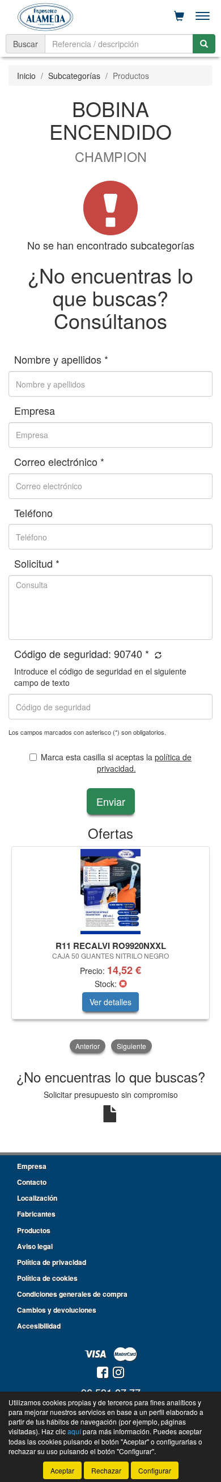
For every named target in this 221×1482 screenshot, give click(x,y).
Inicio (26, 75)
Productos (33, 1230)
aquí (74, 1431)
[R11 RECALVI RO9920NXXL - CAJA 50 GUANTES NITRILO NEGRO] (110, 891)
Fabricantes (36, 1214)
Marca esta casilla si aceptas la (116, 762)
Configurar (154, 1470)
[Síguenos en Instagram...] (118, 1373)
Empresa (31, 1166)
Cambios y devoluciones (56, 1310)
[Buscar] (204, 43)
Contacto (31, 1182)
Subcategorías (74, 75)
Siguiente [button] (131, 1046)
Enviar (110, 801)
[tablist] (110, 950)
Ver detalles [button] (110, 1002)
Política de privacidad (51, 1262)
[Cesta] (179, 16)
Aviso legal (35, 1246)
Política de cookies (47, 1278)
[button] (157, 655)
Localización (37, 1198)
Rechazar (106, 1470)
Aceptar (62, 1470)
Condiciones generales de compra (72, 1294)
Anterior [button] (87, 1046)
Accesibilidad (39, 1326)
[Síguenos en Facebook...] (102, 1373)
